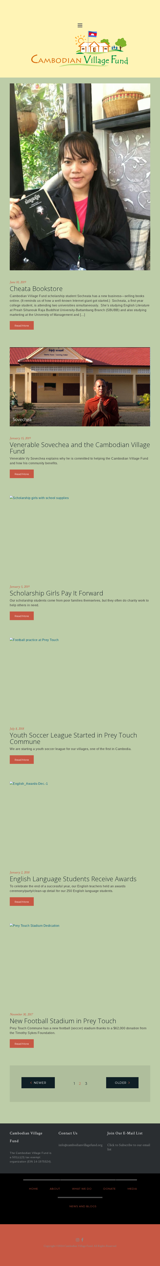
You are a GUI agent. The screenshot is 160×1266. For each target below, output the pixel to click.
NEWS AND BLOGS (83, 1206)
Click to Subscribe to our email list (128, 1147)
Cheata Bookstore (36, 288)
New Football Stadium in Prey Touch (63, 1020)
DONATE (109, 1188)
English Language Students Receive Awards (73, 878)
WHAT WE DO (82, 1188)
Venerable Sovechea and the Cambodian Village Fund (80, 447)
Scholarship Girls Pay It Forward (56, 593)
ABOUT (55, 1188)
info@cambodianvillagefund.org (80, 1145)
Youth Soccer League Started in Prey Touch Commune (73, 738)
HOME (33, 1188)
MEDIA (132, 1188)
